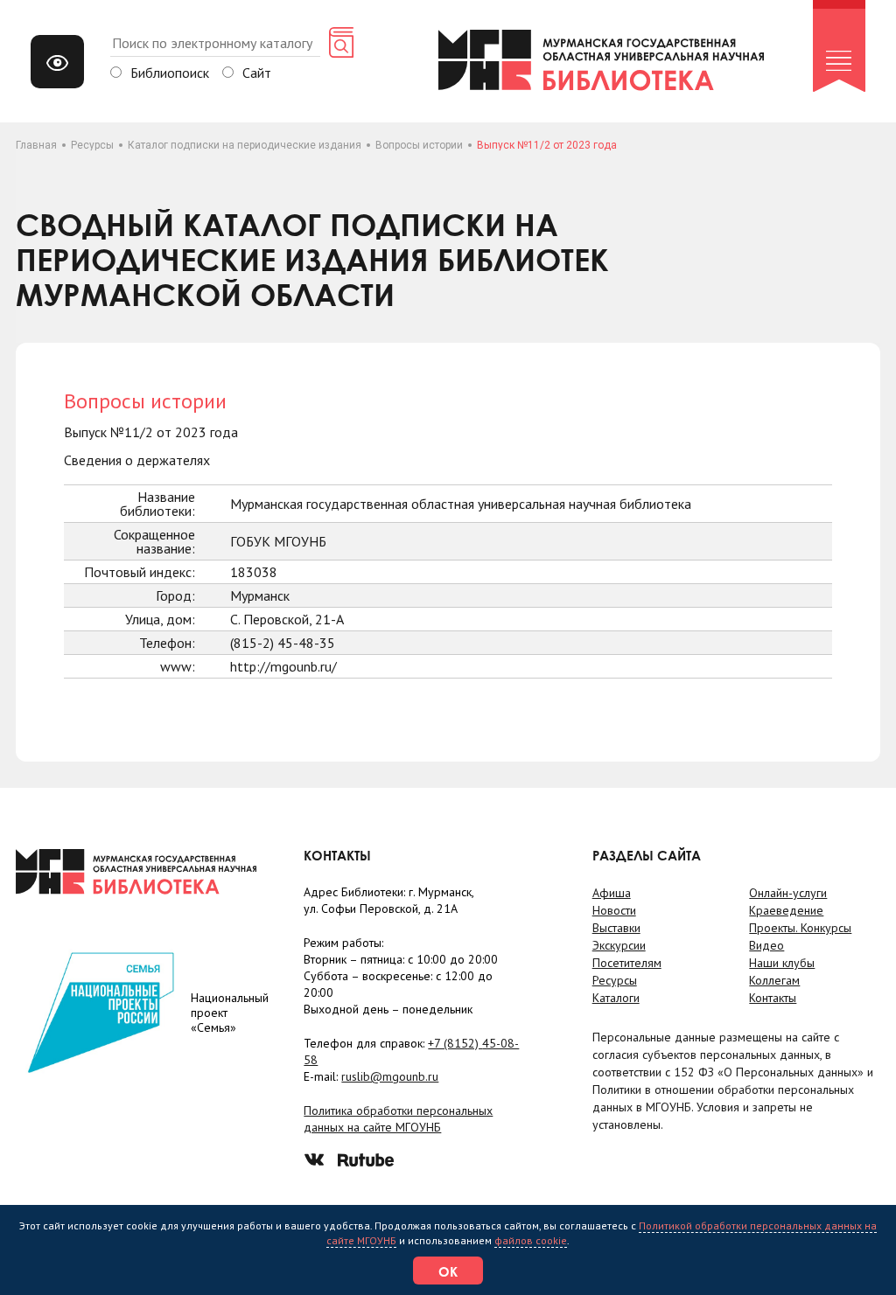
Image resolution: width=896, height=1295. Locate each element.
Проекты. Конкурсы (800, 928)
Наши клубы (782, 963)
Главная (36, 145)
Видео (766, 945)
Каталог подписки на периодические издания (244, 145)
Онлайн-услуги (788, 893)
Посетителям (627, 963)
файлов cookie (530, 1240)
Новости (614, 910)
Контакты (772, 998)
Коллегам (774, 980)
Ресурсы (92, 145)
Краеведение (786, 910)
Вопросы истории (419, 145)
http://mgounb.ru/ (283, 666)
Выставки (616, 928)
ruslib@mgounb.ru (389, 1076)
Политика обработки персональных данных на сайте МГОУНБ (398, 1119)
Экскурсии (619, 945)
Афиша (611, 893)
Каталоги (616, 998)
